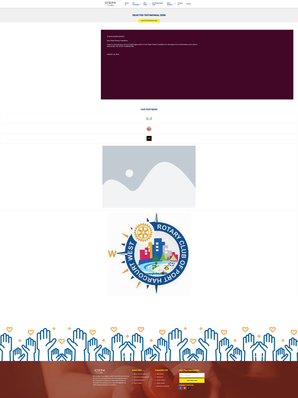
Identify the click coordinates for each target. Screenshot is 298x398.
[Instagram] (189, 388)
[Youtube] (185, 388)
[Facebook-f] (180, 388)
